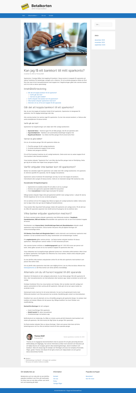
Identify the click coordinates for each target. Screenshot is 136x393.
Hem (23, 15)
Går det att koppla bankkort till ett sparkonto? (42, 93)
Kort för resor (90, 378)
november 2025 (100, 42)
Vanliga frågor (57, 383)
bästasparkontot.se (30, 267)
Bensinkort (89, 376)
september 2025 (100, 45)
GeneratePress (77, 390)
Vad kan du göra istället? (38, 97)
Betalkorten (41, 6)
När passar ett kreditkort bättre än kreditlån (37, 362)
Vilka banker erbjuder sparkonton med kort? (42, 101)
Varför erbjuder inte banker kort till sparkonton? (43, 99)
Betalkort (28, 358)
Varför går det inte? (36, 95)
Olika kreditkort (32, 15)
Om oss (44, 15)
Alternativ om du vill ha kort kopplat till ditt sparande (44, 103)
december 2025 (100, 40)
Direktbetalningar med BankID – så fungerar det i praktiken (41, 360)
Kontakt (51, 15)
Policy (55, 381)
